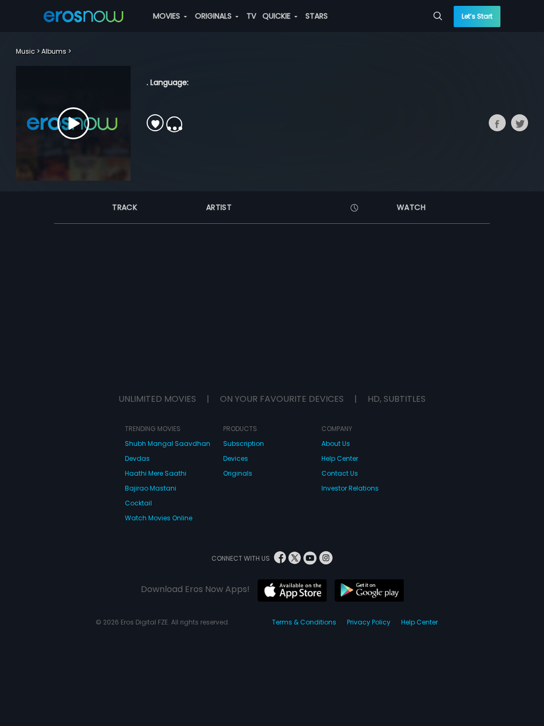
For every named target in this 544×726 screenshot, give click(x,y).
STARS (316, 16)
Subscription (243, 443)
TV (251, 16)
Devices (235, 458)
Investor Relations (350, 488)
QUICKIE (277, 16)
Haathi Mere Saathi (155, 473)
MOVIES (167, 16)
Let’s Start (477, 16)
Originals (237, 473)
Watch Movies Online (158, 517)
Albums (53, 51)
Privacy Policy (368, 622)
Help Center (339, 458)
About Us (335, 443)
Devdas (137, 458)
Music (25, 51)
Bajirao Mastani (150, 488)
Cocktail (138, 503)
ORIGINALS (214, 16)
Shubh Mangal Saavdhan (167, 443)
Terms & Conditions (304, 622)
